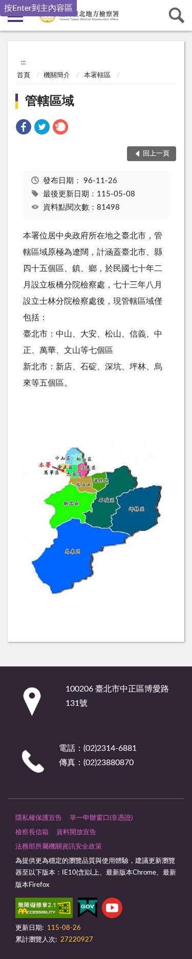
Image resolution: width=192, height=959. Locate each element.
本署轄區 (97, 75)
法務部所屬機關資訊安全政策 (58, 846)
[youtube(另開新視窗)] (112, 910)
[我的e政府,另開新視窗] (87, 910)
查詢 (176, 15)
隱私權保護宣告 (38, 818)
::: (23, 62)
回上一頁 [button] (156, 153)
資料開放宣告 (76, 832)
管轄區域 (49, 101)
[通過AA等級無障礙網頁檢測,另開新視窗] (44, 910)
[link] (23, 128)
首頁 (23, 75)
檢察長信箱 (32, 832)
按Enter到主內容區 (38, 8)
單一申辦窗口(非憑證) (101, 818)
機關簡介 (57, 75)
